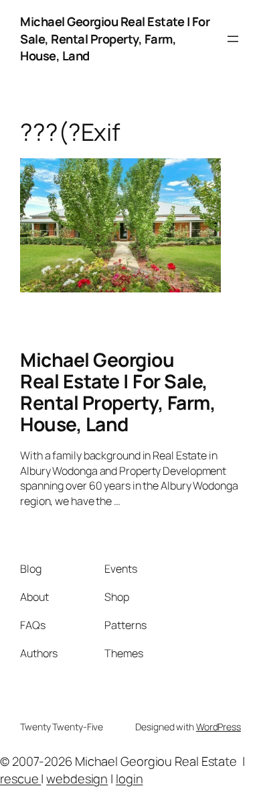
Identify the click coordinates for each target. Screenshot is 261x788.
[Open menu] (233, 39)
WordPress (218, 726)
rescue (20, 779)
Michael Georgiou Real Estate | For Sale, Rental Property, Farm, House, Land (114, 38)
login (129, 779)
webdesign (77, 779)
